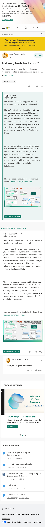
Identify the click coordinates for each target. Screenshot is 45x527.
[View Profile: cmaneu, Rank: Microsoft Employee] (5, 235)
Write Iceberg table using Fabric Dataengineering (20, 453)
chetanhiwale (21, 467)
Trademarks (6, 519)
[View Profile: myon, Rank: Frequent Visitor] (5, 55)
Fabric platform (9, 34)
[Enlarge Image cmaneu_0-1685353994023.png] (22, 197)
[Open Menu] (41, 34)
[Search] (26, 27)
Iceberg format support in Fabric (20, 464)
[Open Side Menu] (3, 28)
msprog (19, 458)
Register (32, 28)
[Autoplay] (20, 435)
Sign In (39, 28)
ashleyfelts (22, 479)
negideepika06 (24, 498)
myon (11, 54)
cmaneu (13, 95)
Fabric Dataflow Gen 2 (16, 494)
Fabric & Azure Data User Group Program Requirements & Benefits (24, 474)
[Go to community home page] (15, 28)
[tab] (22, 435)
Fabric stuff (11, 485)
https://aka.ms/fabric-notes (20, 181)
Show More (8, 76)
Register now (7, 19)
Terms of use (35, 514)
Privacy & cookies (22, 514)
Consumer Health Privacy (33, 522)
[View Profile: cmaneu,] (6, 96)
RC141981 (23, 488)
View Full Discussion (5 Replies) (14, 228)
